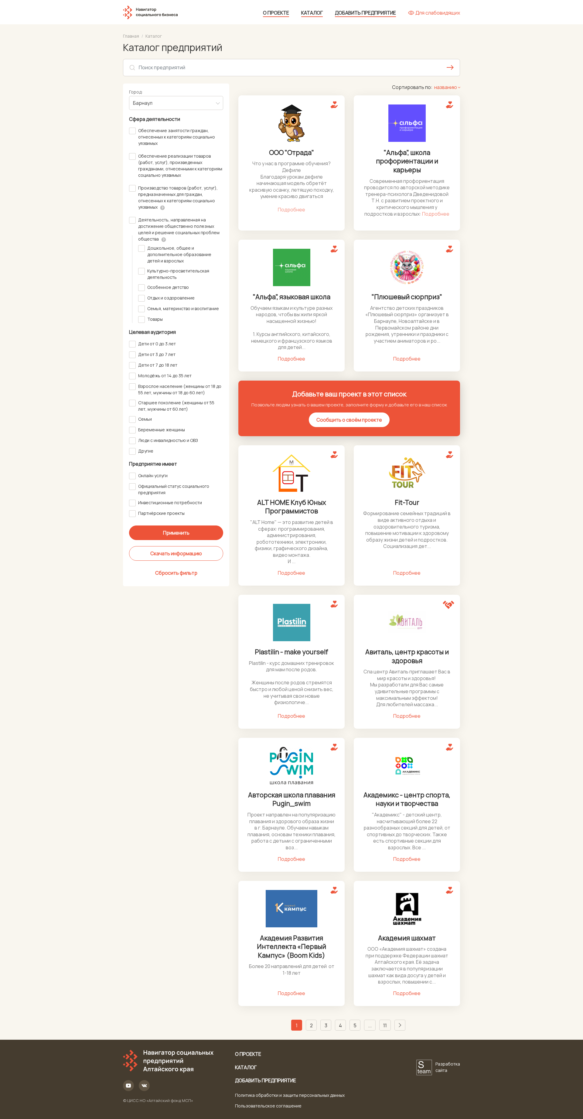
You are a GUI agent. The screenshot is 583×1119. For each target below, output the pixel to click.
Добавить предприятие (365, 12)
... (370, 1025)
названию (445, 87)
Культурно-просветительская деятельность (178, 274)
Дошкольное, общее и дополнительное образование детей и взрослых (179, 254)
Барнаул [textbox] (142, 103)
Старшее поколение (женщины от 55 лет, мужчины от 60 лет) (176, 406)
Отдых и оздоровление (171, 298)
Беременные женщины (161, 430)
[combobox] (176, 103)
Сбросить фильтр (176, 573)
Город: (136, 92)
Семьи (145, 419)
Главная (131, 36)
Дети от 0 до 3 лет (157, 344)
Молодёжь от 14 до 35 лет (165, 375)
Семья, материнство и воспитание (183, 308)
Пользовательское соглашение (268, 1106)
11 (385, 1025)
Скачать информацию (176, 553)
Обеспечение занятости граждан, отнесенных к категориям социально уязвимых (176, 137)
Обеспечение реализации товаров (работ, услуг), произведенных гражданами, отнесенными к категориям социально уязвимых (180, 165)
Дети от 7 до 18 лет (157, 365)
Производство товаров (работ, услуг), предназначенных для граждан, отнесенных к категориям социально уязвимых (178, 197)
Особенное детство (168, 287)
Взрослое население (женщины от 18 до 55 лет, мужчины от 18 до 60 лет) (179, 389)
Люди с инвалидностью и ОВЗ (168, 440)
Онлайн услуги (153, 475)
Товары (155, 319)
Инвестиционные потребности (170, 502)
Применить (176, 532)
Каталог (312, 12)
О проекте (276, 12)
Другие (145, 451)
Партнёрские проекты (161, 513)
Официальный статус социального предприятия (173, 489)
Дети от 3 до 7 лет (157, 354)
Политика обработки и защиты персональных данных (290, 1095)
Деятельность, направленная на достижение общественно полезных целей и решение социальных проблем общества (179, 229)
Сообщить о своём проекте (349, 419)
